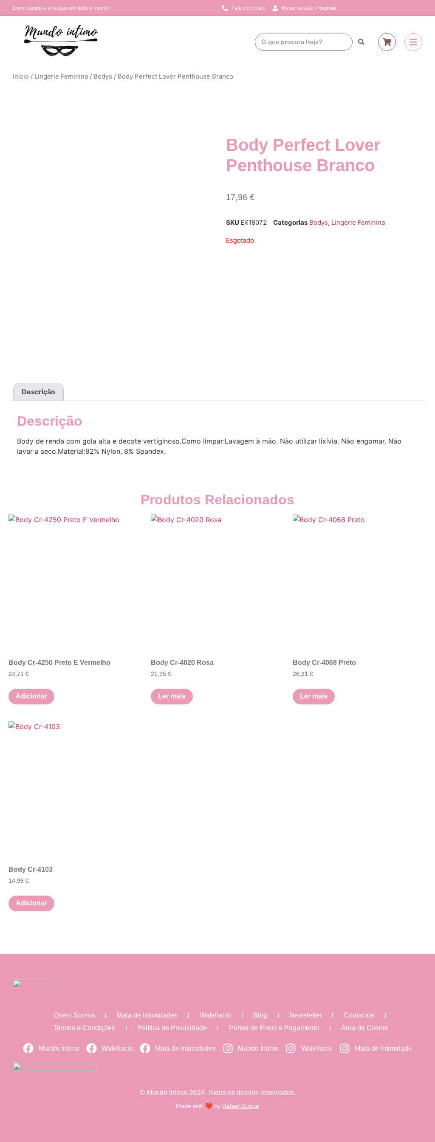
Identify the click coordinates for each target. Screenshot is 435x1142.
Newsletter (305, 1015)
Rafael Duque (240, 1105)
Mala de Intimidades (147, 1015)
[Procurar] (361, 42)
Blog (260, 1015)
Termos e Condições (84, 1028)
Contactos (359, 1015)
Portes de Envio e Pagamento (274, 1028)
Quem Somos (74, 1015)
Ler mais (172, 696)
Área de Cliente (364, 1028)
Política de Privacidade (172, 1028)
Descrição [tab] (38, 391)
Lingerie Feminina (61, 76)
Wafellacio (215, 1015)
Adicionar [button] (31, 696)
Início (21, 76)
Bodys (102, 76)
